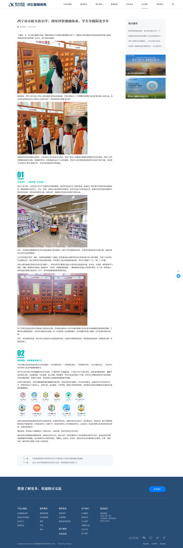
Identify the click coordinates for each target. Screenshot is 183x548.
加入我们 (84, 533)
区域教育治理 (22, 513)
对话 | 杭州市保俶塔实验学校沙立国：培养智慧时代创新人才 (50, 462)
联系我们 (160, 4)
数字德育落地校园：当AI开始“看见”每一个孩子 (145, 31)
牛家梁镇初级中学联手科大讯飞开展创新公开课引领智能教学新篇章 (53, 458)
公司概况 (84, 513)
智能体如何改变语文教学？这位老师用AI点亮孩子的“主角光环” (145, 36)
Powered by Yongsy (64, 544)
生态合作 (84, 529)
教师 (41, 521)
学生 (41, 525)
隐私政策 (163, 544)
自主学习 (20, 521)
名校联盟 (62, 517)
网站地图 (146, 544)
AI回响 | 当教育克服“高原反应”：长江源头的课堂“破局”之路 (145, 46)
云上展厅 (84, 521)
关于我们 (144, 4)
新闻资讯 (84, 517)
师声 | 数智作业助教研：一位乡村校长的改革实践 (145, 41)
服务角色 (83, 4)
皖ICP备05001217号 (48, 544)
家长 (41, 529)
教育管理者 (44, 513)
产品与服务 (67, 4)
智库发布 (62, 513)
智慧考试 (20, 525)
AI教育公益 (85, 525)
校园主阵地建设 (23, 517)
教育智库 (114, 4)
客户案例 (99, 4)
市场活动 (129, 4)
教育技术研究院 (65, 521)
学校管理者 (44, 517)
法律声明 (154, 544)
